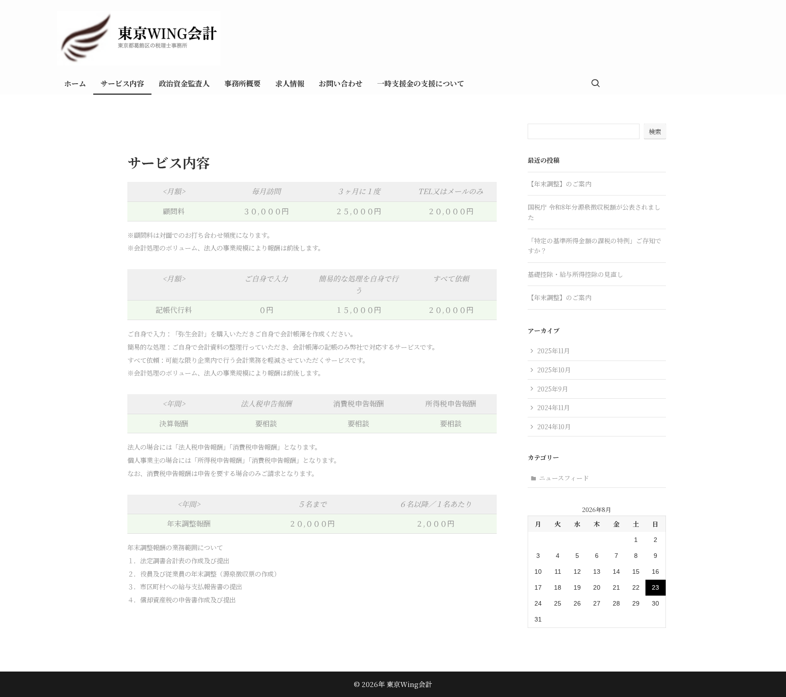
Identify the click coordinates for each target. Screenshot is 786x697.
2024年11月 (553, 407)
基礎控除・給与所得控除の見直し (575, 274)
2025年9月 (552, 388)
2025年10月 (554, 369)
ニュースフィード (564, 477)
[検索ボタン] (595, 84)
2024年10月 (554, 426)
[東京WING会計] (421, 38)
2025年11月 (553, 350)
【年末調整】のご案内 (559, 183)
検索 (655, 131)
